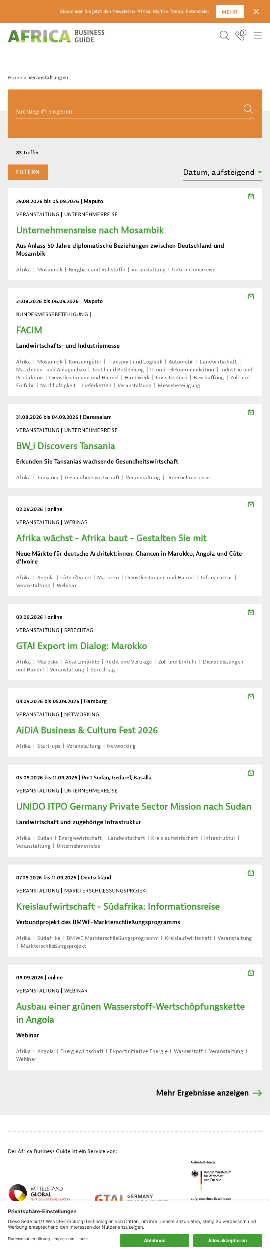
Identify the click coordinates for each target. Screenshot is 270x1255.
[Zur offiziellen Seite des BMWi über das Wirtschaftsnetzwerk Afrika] (39, 1195)
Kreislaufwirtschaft (174, 838)
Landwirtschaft (218, 362)
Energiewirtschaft (80, 838)
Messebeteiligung (179, 385)
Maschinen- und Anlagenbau (51, 369)
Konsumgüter (85, 362)
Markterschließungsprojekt (53, 946)
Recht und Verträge (128, 662)
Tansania (48, 477)
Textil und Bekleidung (118, 369)
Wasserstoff (188, 1051)
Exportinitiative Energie (139, 1051)
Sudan (45, 838)
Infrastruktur (216, 577)
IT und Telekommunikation (182, 369)
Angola (45, 577)
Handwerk (137, 377)
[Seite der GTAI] (131, 1199)
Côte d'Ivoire (75, 577)
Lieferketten (96, 385)
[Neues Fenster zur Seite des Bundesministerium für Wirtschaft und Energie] (211, 1182)
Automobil (181, 362)
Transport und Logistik (135, 362)
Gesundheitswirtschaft (92, 477)
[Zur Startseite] (56, 36)
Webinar (67, 585)
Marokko (108, 577)
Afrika (23, 269)
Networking (121, 746)
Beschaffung (209, 377)
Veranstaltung (148, 269)
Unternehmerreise (193, 269)
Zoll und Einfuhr (177, 662)
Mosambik (50, 269)
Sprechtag (103, 669)
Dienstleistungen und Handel (84, 377)
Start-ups (49, 746)
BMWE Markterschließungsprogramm (113, 938)
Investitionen (171, 377)
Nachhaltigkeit (58, 385)
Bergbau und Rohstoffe (97, 269)
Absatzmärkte (82, 662)
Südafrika (49, 938)
